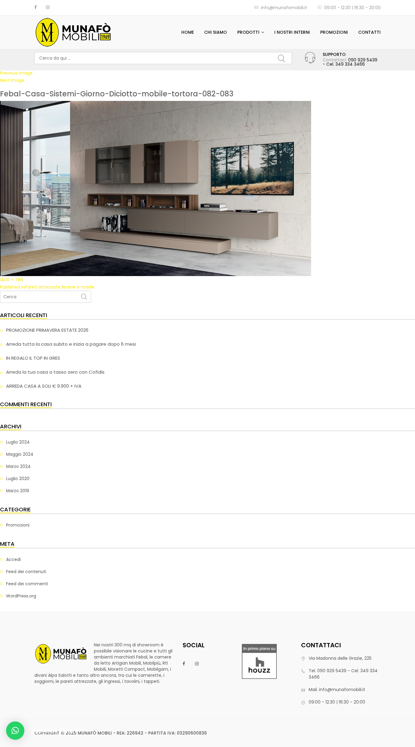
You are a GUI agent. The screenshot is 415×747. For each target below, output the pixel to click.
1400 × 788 (11, 280)
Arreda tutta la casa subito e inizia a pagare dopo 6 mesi (71, 344)
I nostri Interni (292, 32)
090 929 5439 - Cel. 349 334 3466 (350, 62)
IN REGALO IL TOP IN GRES (33, 358)
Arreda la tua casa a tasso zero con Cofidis (55, 372)
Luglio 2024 (18, 442)
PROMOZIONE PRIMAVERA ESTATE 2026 (47, 330)
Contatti (369, 32)
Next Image (12, 80)
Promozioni (334, 32)
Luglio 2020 (17, 479)
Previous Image (16, 73)
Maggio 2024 (19, 454)
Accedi (13, 559)
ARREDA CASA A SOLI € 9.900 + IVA (43, 386)
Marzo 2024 (18, 466)
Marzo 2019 (17, 491)
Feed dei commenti (27, 584)
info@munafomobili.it (284, 8)
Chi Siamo (215, 32)
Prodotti (248, 32)
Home (187, 32)
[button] (15, 730)
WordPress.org (21, 596)
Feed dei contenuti (26, 572)
